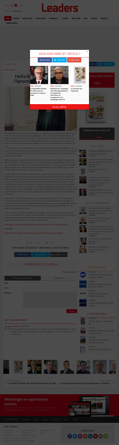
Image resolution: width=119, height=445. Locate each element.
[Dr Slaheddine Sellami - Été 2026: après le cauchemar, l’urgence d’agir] (39, 75)
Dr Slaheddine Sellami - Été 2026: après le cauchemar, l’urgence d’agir (38, 92)
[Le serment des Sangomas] (80, 75)
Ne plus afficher (59, 106)
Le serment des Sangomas (76, 90)
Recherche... (85, 7)
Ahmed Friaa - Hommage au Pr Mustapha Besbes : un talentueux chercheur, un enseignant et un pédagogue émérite (59, 94)
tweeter (60, 60)
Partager (45, 60)
